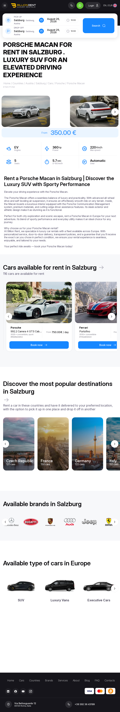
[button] (26, 111)
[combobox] (110, 5)
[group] (60, 316)
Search (96, 25)
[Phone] (71, 5)
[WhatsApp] (80, 5)
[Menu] (5, 5)
